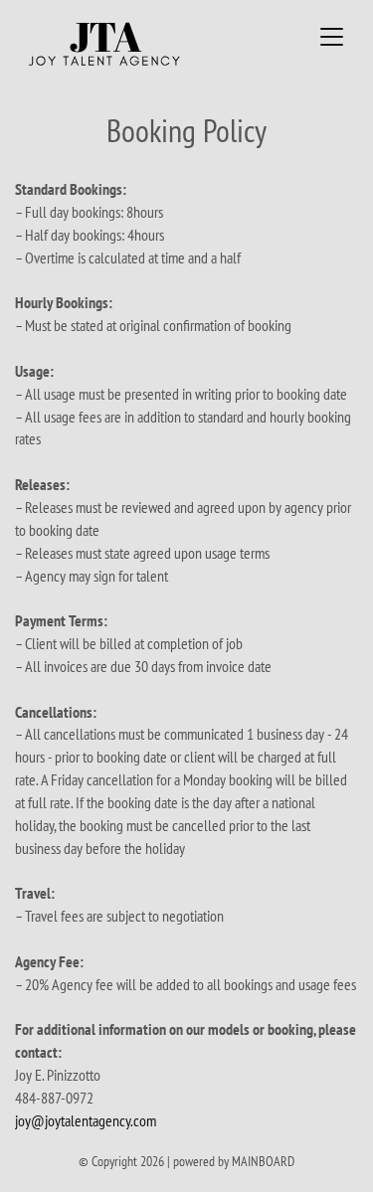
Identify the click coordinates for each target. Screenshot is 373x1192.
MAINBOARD (263, 1161)
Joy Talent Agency (137, 44)
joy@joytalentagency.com (85, 1120)
